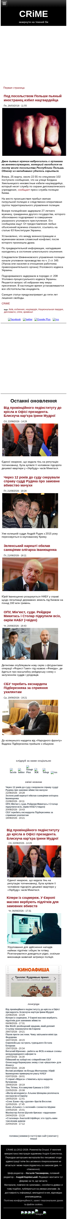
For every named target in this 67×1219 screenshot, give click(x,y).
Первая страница (14, 87)
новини (24, 1136)
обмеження (33, 1169)
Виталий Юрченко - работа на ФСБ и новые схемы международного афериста (33, 1052)
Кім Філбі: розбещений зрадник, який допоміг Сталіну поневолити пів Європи (30, 1027)
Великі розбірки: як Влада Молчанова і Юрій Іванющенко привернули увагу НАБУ (30, 1072)
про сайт (42, 1136)
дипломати (10, 312)
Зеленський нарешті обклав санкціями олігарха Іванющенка (30, 548)
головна (13, 1136)
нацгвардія (31, 309)
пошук (33, 1138)
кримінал (28, 312)
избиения (19, 309)
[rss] (56, 319)
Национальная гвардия (50, 309)
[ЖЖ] (38, 772)
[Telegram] (46, 772)
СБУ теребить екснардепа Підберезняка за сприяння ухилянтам (26, 688)
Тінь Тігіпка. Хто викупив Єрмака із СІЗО (27, 1087)
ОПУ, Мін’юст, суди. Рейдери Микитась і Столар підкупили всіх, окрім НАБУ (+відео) (32, 616)
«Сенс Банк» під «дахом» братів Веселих (29, 1101)
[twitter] (27, 319)
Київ (11, 309)
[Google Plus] (42, 319)
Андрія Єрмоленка (52, 1153)
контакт (53, 1136)
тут (61, 1177)
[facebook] (14, 319)
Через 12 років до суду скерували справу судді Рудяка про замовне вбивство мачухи (32, 481)
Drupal (45, 1149)
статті (32, 1136)
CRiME (33, 14)
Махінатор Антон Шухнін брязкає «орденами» (31, 1112)
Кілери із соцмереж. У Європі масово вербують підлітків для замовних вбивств (33, 902)
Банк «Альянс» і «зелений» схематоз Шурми (30, 1107)
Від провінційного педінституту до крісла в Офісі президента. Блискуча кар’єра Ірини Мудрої (32, 412)
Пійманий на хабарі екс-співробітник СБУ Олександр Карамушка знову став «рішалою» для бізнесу (33, 1062)
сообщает (24, 189)
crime (19, 312)
